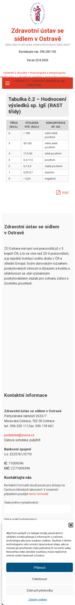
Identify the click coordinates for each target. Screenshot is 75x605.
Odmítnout (39, 579)
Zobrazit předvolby (39, 590)
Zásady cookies (37, 599)
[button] (71, 525)
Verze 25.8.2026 (37, 60)
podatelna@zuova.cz (19, 435)
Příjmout (40, 567)
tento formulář (38, 494)
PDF (65, 193)
